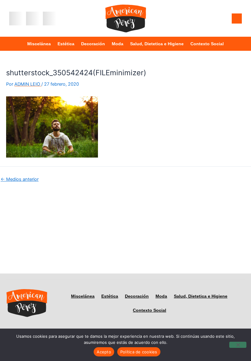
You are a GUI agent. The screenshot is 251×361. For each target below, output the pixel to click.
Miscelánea (39, 43)
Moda (117, 43)
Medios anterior (20, 179)
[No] (237, 345)
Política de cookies (138, 351)
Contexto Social (207, 43)
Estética (66, 43)
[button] (16, 18)
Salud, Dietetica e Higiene (157, 43)
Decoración (93, 43)
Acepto (104, 351)
